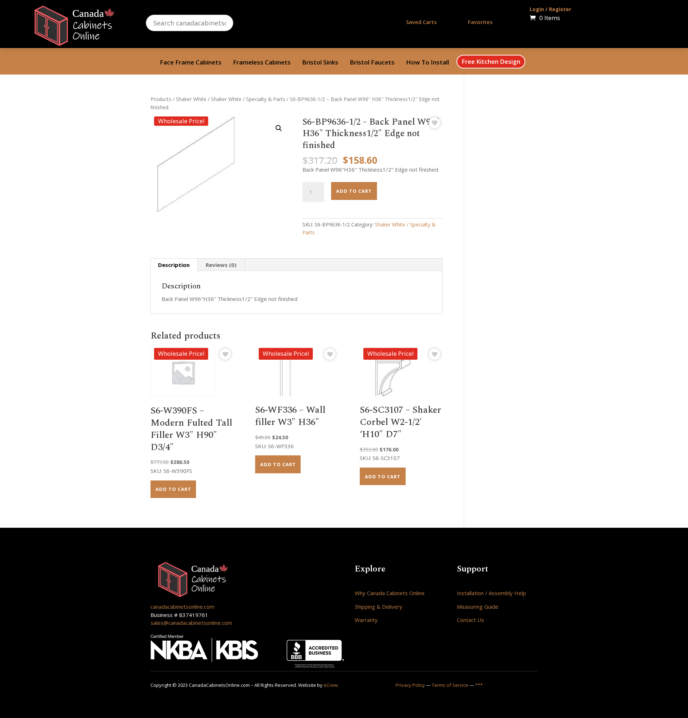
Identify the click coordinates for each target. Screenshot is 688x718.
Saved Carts (421, 21)
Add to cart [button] (173, 489)
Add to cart (354, 191)
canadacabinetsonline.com (182, 606)
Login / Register (550, 9)
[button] (278, 128)
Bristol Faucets (372, 63)
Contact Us (470, 619)
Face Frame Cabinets (190, 63)
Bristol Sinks (320, 63)
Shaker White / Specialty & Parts (248, 99)
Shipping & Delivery (378, 606)
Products (160, 99)
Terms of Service (450, 685)
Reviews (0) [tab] (221, 264)
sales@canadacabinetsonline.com (191, 622)
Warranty (366, 619)
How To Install (427, 63)
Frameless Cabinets (262, 63)
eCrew (331, 685)
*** (479, 685)
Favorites (480, 21)
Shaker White (191, 99)
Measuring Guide (477, 606)
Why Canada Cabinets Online (390, 593)
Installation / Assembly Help (491, 593)
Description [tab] (174, 264)
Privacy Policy (410, 685)
